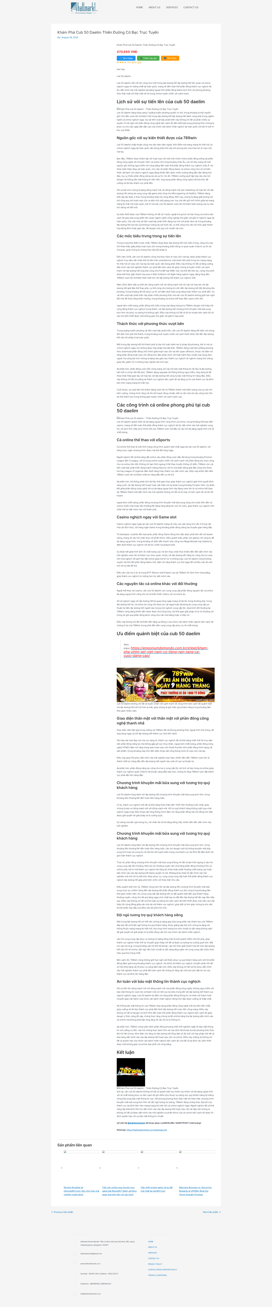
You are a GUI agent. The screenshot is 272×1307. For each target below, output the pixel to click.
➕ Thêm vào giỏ (148, 58)
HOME (139, 7)
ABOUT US (154, 7)
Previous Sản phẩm (62, 1212)
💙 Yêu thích (170, 58)
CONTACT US (190, 7)
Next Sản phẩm (212, 1212)
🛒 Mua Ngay (126, 58)
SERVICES (172, 7)
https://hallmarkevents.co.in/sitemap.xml (147, 1130)
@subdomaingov (136, 1123)
